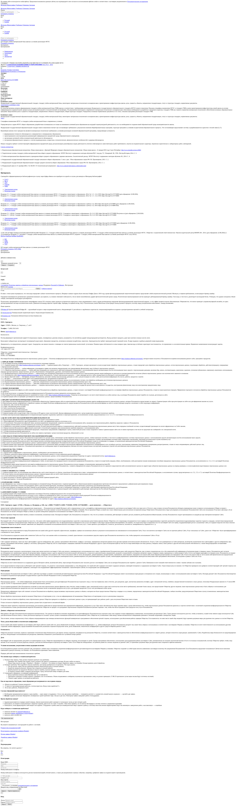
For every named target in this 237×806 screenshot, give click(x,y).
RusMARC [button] (20, 236)
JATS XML (17, 249)
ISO (5, 239)
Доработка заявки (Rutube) (9, 737)
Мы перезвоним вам (7, 718)
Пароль (3, 802)
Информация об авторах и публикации (13, 71)
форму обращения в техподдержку (22, 713)
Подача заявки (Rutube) (8, 734)
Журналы (4, 5)
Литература (8, 56)
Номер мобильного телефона (10, 769)
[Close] (1, 169)
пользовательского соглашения (28, 785)
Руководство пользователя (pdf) (11, 728)
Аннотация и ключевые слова (10, 105)
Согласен (4, 3)
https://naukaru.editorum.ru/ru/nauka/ (132, 358)
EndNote (8, 236)
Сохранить (11, 265)
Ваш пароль (4, 780)
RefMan (13, 236)
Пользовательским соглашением (137, 1)
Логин (3, 800)
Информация (8, 51)
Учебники (19, 5)
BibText (3, 236)
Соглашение (5, 285)
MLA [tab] (6, 181)
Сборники (25, 5)
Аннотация (8, 53)
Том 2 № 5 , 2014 (47, 64)
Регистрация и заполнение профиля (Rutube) (15, 731)
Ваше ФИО (4, 762)
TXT (5, 244)
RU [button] (2, 17)
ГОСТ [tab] (6, 179)
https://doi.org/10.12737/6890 (9, 80)
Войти (38, 288)
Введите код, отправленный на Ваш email (14, 787)
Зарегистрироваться (13, 791)
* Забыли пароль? (46, 288)
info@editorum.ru (11, 331)
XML (6, 241)
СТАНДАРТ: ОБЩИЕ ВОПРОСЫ (18, 66)
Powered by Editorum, (58, 285)
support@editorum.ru (23, 711)
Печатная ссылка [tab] (9, 191)
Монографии (11, 5)
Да (1, 753)
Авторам (32, 5)
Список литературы (7, 147)
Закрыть (3, 265)
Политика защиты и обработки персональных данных (26, 285)
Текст (6, 55)
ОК (20, 789)
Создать (10, 287)
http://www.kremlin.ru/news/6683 (131, 150)
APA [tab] (5, 183)
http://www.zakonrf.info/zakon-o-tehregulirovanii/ (71, 166)
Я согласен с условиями (10, 785)
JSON (6, 242)
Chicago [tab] (6, 184)
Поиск (3, 10)
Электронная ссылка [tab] (10, 189)
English (6, 22)
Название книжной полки (9, 263)
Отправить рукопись (7, 14)
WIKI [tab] (6, 186)
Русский (7, 20)
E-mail (3, 778)
